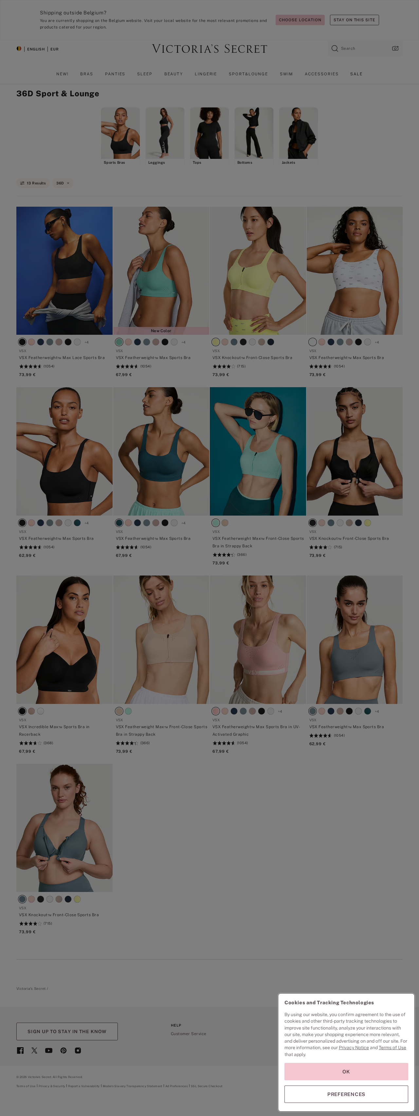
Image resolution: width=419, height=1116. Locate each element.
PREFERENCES (346, 1094)
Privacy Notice (354, 1047)
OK (346, 1071)
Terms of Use (392, 1047)
